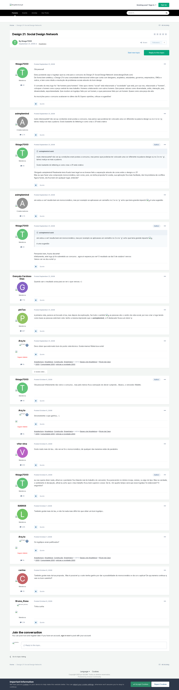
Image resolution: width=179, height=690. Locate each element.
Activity (34, 13)
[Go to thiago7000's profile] (15, 42)
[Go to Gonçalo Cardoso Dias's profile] (22, 287)
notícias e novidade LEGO (65, 364)
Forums (15, 13)
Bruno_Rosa (21, 601)
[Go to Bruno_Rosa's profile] (22, 609)
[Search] (166, 13)
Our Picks (45, 13)
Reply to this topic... (33, 645)
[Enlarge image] (148, 200)
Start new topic (134, 53)
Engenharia (68, 362)
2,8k (23, 527)
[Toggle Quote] (38, 151)
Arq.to (22, 341)
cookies (26, 684)
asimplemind (22, 113)
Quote (42, 104)
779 (23, 300)
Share (144, 42)
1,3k (23, 622)
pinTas (22, 309)
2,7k (23, 135)
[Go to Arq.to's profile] (22, 349)
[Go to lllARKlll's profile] (22, 514)
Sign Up (164, 5)
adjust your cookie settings (83, 684)
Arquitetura (49, 362)
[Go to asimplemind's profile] (22, 122)
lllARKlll (22, 506)
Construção (58, 362)
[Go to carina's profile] (22, 578)
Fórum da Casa (105, 362)
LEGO (37, 364)
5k (23, 364)
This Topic (157, 13)
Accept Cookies (141, 684)
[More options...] (164, 64)
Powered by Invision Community (89, 677)
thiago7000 (26, 41)
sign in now (65, 636)
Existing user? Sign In (146, 5)
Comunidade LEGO (47, 364)
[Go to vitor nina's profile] (22, 452)
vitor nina (22, 443)
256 (23, 465)
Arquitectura (39, 362)
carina (22, 570)
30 (23, 591)
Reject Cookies (160, 684)
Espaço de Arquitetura (88, 362)
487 (23, 331)
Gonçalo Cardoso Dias (22, 277)
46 (23, 85)
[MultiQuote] (36, 104)
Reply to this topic (156, 53)
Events (24, 13)
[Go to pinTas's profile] (22, 318)
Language (84, 671)
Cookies (95, 671)
